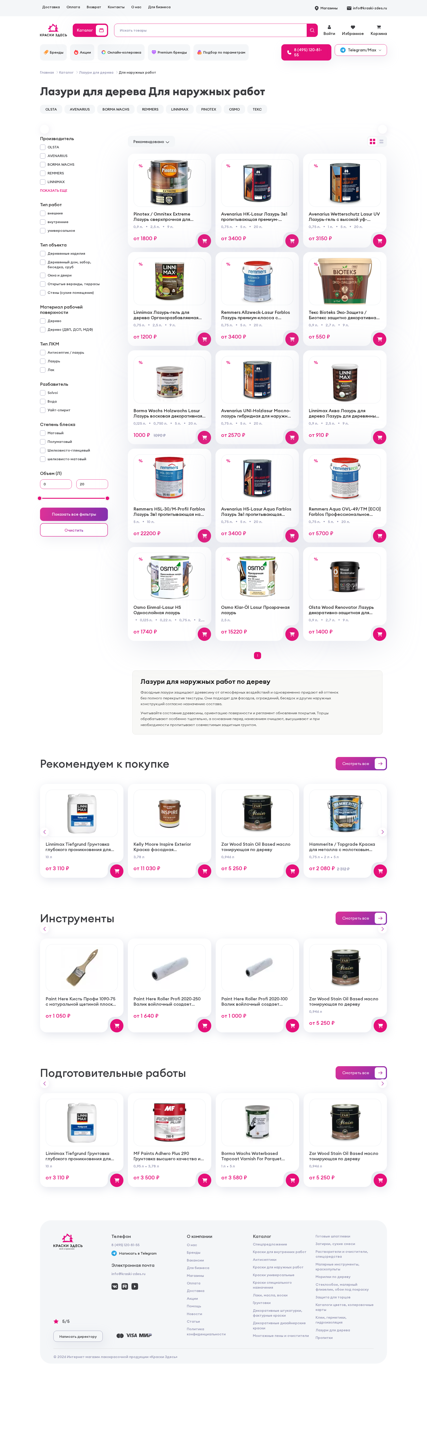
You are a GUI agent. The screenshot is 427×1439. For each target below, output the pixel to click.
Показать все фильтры (74, 514)
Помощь (194, 1306)
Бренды (193, 1252)
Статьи (193, 1321)
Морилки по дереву (333, 1276)
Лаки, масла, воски (270, 1295)
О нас (136, 7)
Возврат (94, 7)
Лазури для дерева (333, 1330)
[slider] (39, 498)
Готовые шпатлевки (333, 1236)
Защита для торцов (333, 1297)
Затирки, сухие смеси (335, 1243)
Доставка (51, 7)
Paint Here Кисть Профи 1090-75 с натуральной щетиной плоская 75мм (82, 1004)
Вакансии (195, 1260)
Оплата (73, 7)
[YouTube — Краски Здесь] (134, 1286)
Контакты (116, 7)
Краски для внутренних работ (279, 1251)
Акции (192, 1298)
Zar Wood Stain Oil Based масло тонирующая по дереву (255, 846)
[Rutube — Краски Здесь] (124, 1286)
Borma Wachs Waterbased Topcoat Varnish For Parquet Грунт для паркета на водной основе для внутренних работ (254, 1161)
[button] (44, 129)
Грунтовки (262, 1302)
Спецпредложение (270, 1244)
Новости (194, 1314)
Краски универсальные (273, 1275)
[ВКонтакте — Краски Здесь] (114, 1286)
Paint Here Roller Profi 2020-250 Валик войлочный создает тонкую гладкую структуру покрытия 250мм (167, 1006)
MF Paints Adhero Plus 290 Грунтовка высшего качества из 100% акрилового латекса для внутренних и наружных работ (168, 1161)
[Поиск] (312, 30)
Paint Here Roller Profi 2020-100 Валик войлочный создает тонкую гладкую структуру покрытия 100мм (254, 1006)
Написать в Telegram (138, 1253)
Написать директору (78, 1336)
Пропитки (324, 1337)
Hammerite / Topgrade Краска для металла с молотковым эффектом (342, 849)
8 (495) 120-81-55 (125, 1245)
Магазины (195, 1275)
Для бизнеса (159, 7)
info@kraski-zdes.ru (128, 1273)
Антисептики (264, 1259)
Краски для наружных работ (278, 1267)
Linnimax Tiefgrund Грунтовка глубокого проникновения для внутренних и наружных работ (79, 849)
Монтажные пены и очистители (281, 1335)
